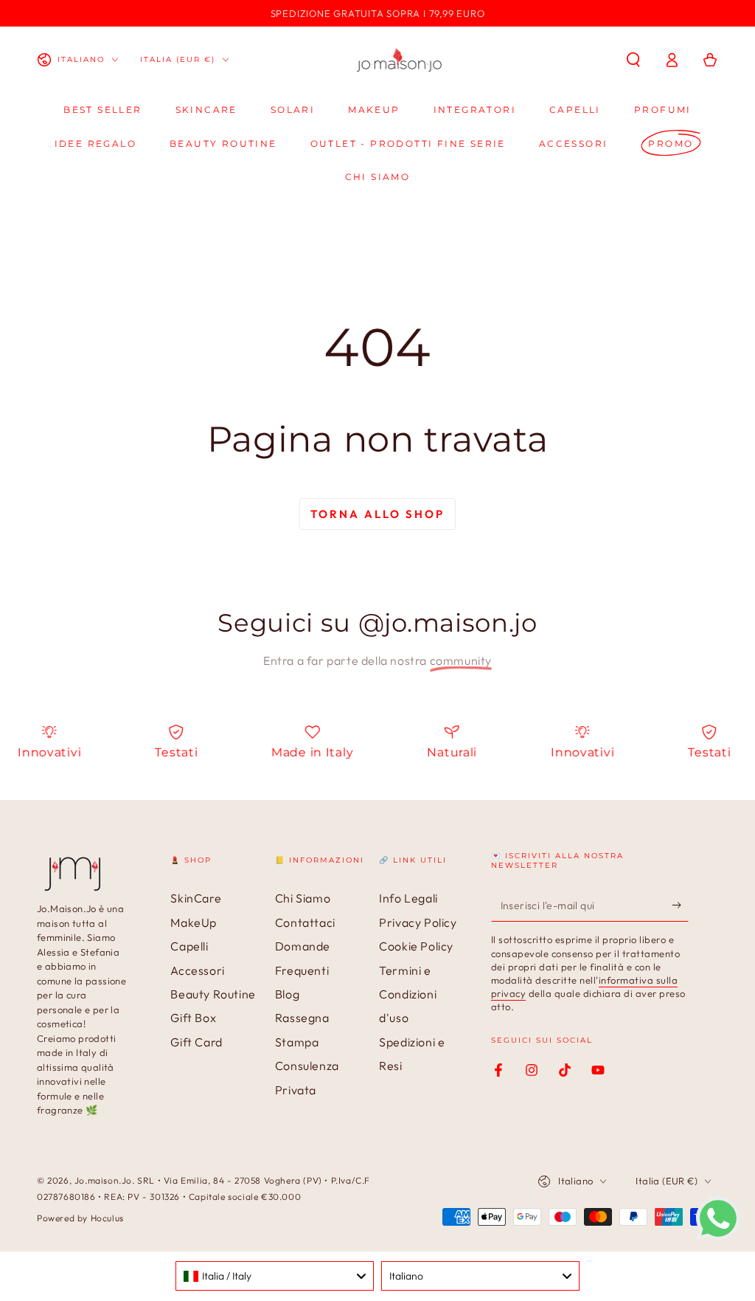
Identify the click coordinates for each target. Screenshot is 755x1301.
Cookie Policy (416, 946)
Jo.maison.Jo (103, 1180)
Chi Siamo (302, 898)
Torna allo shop (377, 514)
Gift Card (196, 1042)
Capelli (189, 946)
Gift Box (193, 1017)
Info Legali (408, 898)
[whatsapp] (718, 1236)
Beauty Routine (212, 994)
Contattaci (305, 922)
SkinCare (195, 898)
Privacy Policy (417, 922)
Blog (287, 994)
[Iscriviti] (680, 904)
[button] (633, 60)
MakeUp (193, 922)
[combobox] (274, 1276)
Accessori (197, 970)
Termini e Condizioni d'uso (407, 994)
